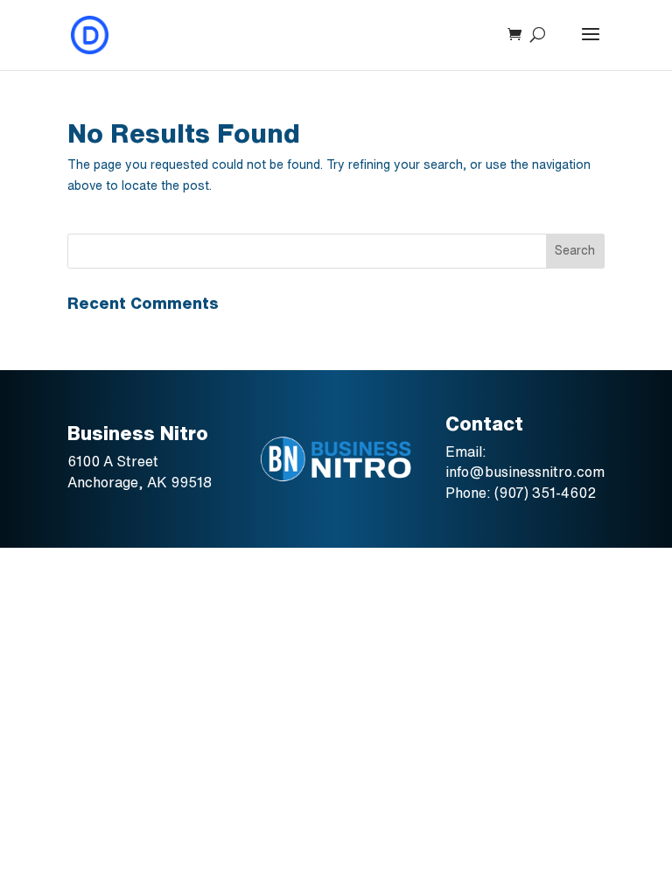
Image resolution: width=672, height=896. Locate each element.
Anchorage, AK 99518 (139, 482)
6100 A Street (114, 461)
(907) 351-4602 (545, 493)
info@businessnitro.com (525, 472)
